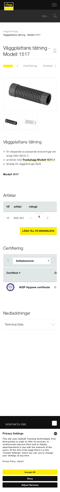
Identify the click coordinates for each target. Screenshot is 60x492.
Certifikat (12, 272)
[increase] (47, 218)
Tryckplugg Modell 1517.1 (39, 159)
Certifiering (30, 65)
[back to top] (54, 423)
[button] (30, 324)
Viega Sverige (10, 31)
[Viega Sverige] (8, 5)
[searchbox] (27, 16)
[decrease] (31, 218)
